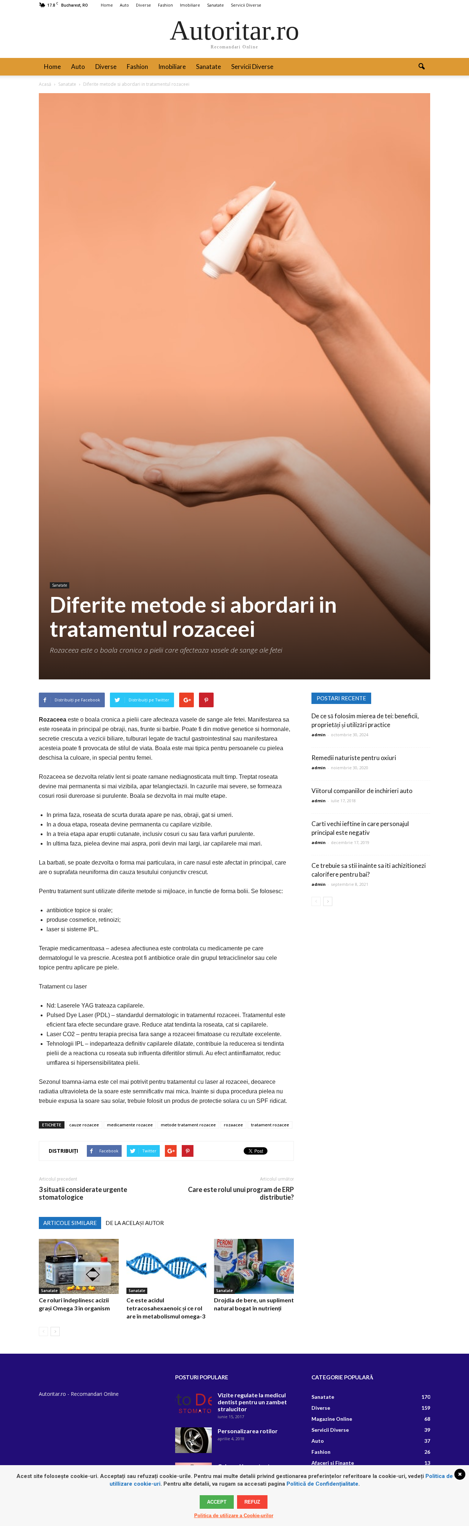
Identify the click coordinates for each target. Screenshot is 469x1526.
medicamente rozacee (130, 1124)
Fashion (165, 5)
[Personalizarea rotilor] (193, 1440)
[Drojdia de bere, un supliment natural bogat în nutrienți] (254, 1266)
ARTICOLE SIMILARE (70, 1222)
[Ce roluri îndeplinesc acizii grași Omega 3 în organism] (79, 1266)
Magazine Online (331, 1419)
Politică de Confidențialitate (322, 1484)
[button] (421, 67)
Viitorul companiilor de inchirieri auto (362, 791)
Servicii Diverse (246, 5)
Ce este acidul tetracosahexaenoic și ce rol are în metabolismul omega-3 (165, 1308)
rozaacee (233, 1124)
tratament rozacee (270, 1124)
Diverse (143, 5)
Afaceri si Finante (332, 1463)
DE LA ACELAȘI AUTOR (135, 1222)
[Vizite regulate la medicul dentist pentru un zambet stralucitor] (193, 1404)
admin (318, 734)
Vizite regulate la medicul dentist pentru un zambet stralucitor (252, 1401)
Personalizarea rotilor (248, 1430)
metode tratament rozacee (188, 1124)
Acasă (45, 84)
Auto (124, 5)
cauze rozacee (84, 1124)
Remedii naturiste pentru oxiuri (353, 758)
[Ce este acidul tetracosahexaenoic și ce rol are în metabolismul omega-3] (166, 1266)
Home (107, 5)
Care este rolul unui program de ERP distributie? (241, 1193)
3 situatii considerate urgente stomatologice (83, 1193)
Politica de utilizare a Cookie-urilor (233, 1515)
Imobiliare (190, 5)
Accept (216, 1502)
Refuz (252, 1502)
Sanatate (215, 5)
